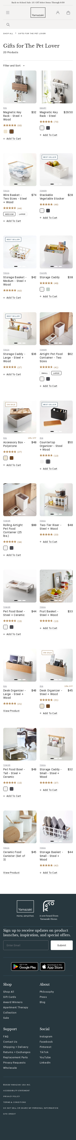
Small (45, 373)
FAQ (6, 1036)
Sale (6, 1017)
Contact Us (10, 1041)
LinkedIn (45, 1062)
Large (22, 214)
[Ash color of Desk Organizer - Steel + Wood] (42, 706)
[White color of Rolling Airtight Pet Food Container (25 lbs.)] (5, 548)
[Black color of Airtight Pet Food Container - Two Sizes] (48, 379)
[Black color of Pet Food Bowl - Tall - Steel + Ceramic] (11, 789)
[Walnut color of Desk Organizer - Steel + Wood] (48, 706)
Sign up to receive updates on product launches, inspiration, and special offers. (37, 932)
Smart (43, 108)
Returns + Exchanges (16, 1052)
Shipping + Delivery (15, 1046)
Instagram (46, 1036)
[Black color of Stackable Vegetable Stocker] (48, 210)
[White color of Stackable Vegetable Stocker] (42, 210)
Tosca (6, 190)
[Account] (57, 12)
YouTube (45, 1057)
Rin (5, 108)
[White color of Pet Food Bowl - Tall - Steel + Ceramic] (5, 789)
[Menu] (7, 12)
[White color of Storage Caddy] (42, 289)
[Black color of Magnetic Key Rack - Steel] (48, 128)
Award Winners (12, 1002)
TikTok (44, 1052)
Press (43, 996)
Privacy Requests (14, 1062)
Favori (43, 273)
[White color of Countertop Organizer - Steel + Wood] (42, 461)
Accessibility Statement (16, 1090)
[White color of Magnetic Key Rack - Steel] (42, 128)
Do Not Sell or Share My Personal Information (30, 1108)
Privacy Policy (11, 1096)
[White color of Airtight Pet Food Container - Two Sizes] (42, 379)
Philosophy (47, 991)
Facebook (46, 1041)
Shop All (8, 33)
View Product (11, 710)
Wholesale (10, 1067)
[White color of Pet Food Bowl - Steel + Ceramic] (5, 627)
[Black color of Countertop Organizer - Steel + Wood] (48, 461)
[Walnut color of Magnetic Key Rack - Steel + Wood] (11, 131)
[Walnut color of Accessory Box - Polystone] (11, 458)
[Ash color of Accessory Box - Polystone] (5, 458)
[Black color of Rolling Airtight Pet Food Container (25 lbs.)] (11, 548)
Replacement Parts (15, 1057)
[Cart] (68, 12)
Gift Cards (9, 996)
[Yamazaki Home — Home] (38, 12)
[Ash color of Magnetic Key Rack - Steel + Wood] (5, 131)
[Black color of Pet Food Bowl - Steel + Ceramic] (11, 627)
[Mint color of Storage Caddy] (48, 289)
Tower (43, 190)
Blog (43, 1002)
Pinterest (45, 1046)
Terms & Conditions (14, 1102)
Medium (9, 214)
